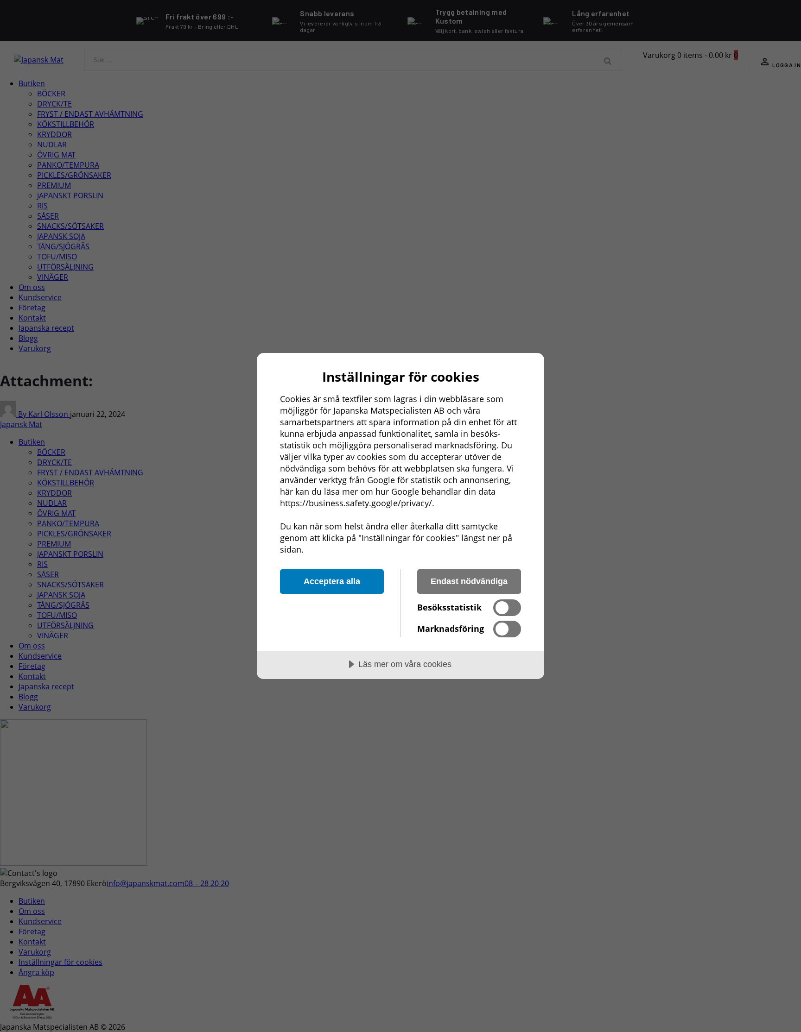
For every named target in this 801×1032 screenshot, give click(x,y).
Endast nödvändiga (469, 581)
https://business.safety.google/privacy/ (356, 503)
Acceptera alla (332, 581)
